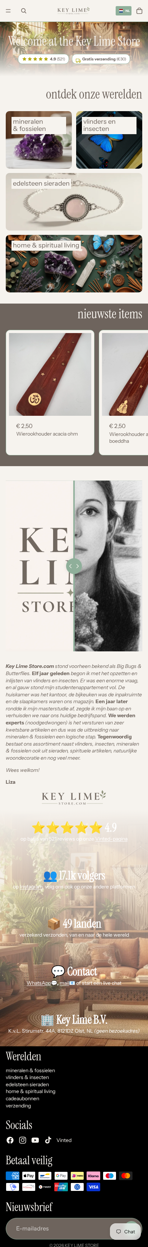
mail (64, 983)
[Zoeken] (24, 11)
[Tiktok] (48, 1140)
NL (126, 11)
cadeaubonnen (22, 1098)
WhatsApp (39, 983)
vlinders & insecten (27, 1077)
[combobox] (123, 10)
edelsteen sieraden (27, 1084)
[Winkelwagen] (139, 11)
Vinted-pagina (111, 839)
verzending (18, 1105)
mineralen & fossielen (30, 1070)
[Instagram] (22, 1140)
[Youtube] (35, 1140)
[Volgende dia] (133, 392)
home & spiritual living (30, 1091)
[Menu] (8, 11)
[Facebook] (10, 1140)
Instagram (31, 886)
